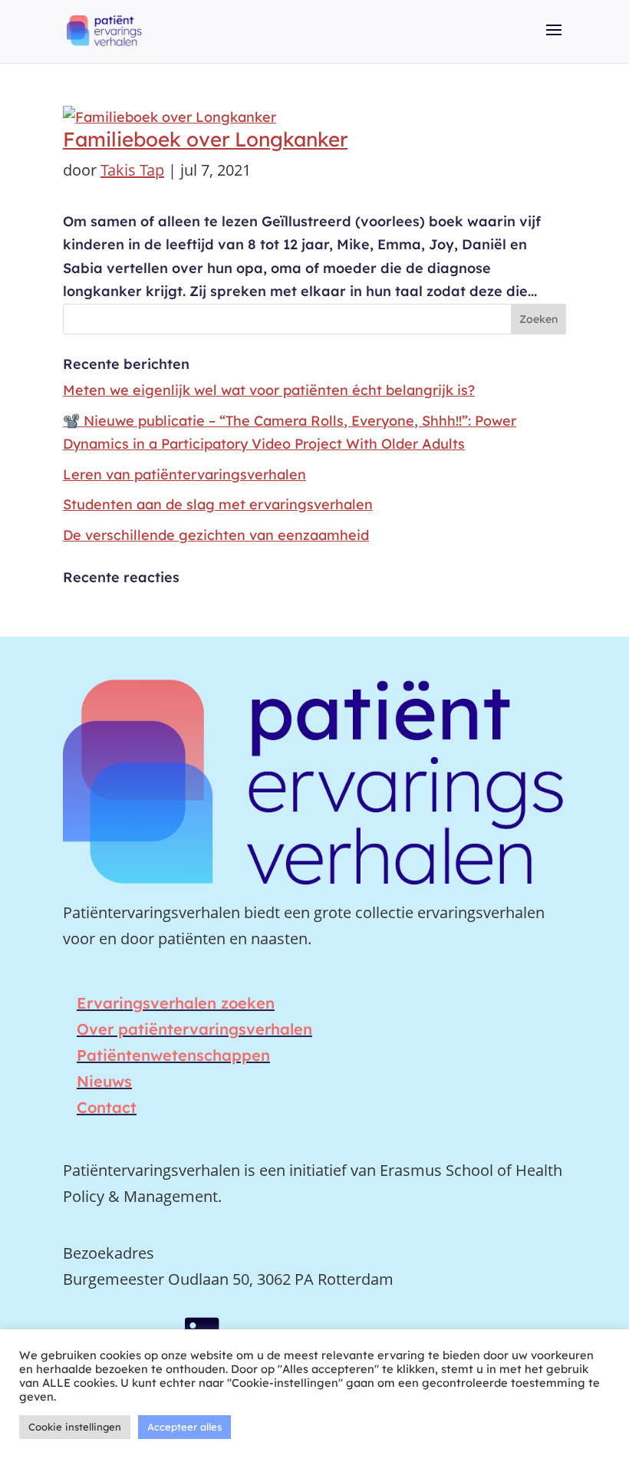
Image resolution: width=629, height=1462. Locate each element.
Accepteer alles (184, 1427)
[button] (554, 40)
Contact (107, 1107)
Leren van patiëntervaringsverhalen (184, 474)
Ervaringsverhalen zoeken (176, 1003)
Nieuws (104, 1081)
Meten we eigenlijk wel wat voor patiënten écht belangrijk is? (269, 390)
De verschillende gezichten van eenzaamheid (216, 535)
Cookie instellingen (74, 1427)
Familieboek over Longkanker (205, 139)
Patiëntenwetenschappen (173, 1055)
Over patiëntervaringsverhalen (194, 1029)
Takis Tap (132, 170)
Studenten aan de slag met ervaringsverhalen (218, 504)
